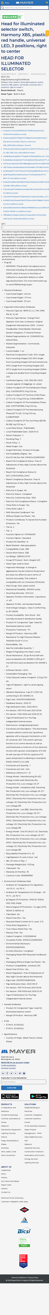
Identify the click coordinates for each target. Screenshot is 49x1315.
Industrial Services (32, 1148)
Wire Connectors (8, 1155)
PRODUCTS (6, 1104)
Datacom (28, 1144)
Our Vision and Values (10, 1181)
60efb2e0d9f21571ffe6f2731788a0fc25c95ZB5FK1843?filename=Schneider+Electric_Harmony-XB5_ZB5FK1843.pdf (25, 141)
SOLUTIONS (30, 1104)
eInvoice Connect (8, 1068)
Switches (5, 1148)
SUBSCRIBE (11, 1088)
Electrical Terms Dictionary (12, 1198)
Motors (4, 1137)
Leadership (5, 1170)
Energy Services (31, 1159)
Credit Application (8, 1065)
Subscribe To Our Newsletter (14, 1078)
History (4, 1178)
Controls (12, 1133)
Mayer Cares (6, 1185)
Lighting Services (31, 1163)
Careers (4, 1189)
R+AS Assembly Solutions (35, 1126)
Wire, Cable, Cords (8, 1152)
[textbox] (24, 7)
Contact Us (5, 1192)
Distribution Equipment (11, 1130)
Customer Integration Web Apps (14, 1202)
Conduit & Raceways (9, 1115)
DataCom (5, 1126)
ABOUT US (6, 1167)
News (3, 1174)
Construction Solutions (34, 1152)
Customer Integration (33, 1115)
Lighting (4, 1133)
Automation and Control (34, 1155)
